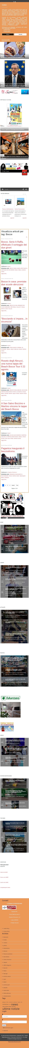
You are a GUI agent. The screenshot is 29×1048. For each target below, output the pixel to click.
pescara (13, 1013)
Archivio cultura (7, 983)
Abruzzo (5, 958)
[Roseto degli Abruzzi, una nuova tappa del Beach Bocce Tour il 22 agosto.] (11, 380)
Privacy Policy (6, 938)
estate (7, 394)
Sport (9, 267)
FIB (12, 308)
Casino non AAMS (4, 879)
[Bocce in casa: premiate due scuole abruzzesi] (11, 295)
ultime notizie (5, 309)
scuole (10, 309)
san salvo (8, 439)
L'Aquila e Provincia (12, 473)
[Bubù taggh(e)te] (14, 167)
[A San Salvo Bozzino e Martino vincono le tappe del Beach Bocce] (11, 419)
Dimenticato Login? (8, 1034)
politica (5, 952)
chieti (7, 1008)
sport (12, 350)
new (10, 1011)
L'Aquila (5, 969)
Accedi (4, 1032)
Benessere (5, 944)
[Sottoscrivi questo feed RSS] (26, 238)
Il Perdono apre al (6, 210)
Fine (17, 486)
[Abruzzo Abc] (14, 730)
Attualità (5, 994)
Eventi (9, 304)
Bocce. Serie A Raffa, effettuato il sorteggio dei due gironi (14, 246)
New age (5, 980)
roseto (24, 392)
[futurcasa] (14, 714)
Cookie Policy (6, 935)
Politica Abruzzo (7, 1000)
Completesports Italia (5, 894)
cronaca (5, 949)
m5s (21, 1008)
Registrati (5, 1037)
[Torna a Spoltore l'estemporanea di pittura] (14, 117)
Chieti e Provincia (7, 966)
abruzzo (17, 350)
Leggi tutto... (4, 274)
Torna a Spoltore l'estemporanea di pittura (12, 130)
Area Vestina (6, 963)
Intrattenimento (7, 1003)
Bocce (20, 271)
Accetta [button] (20, 34)
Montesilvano (6, 955)
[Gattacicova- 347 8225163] (14, 506)
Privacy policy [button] (7, 31)
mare (24, 437)
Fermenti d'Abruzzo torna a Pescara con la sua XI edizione (14, 158)
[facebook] (13, 1)
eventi (11, 394)
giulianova (15, 1008)
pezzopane (23, 477)
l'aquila (7, 478)
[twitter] (15, 1)
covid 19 (19, 308)
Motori (4, 988)
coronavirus (11, 1008)
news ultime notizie (6, 1013)
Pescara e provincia (7, 960)
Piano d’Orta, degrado (20, 210)
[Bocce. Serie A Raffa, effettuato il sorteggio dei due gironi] (11, 258)
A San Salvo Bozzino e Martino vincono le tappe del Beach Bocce (14, 407)
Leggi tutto (12, 219)
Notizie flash (6, 997)
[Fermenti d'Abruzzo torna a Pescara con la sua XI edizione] (14, 146)
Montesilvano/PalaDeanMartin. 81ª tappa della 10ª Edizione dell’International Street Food (13, 57)
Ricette (5, 946)
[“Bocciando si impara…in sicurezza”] (11, 332)
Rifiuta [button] (7, 34)
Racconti (5, 974)
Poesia (4, 977)
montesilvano (5, 1011)
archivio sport (6, 991)
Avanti (13, 486)
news (16, 271)
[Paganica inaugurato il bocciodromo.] (11, 460)
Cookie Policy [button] (7, 29)
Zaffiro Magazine (7, 972)
